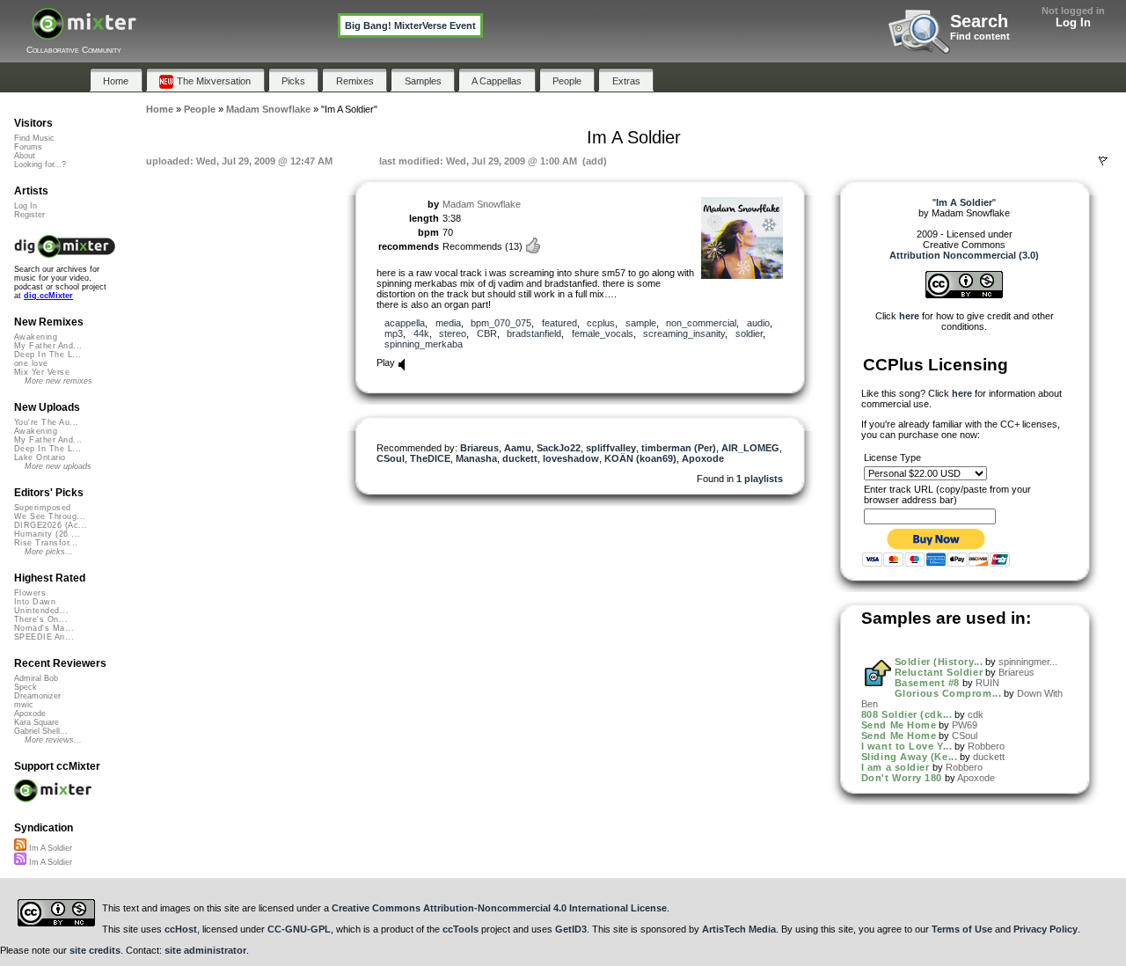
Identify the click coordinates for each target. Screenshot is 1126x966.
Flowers (30, 593)
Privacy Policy (1045, 929)
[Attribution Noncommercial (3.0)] (964, 294)
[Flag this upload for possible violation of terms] (1103, 161)
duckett (519, 458)
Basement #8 (927, 682)
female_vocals (602, 333)
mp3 (393, 333)
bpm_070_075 (501, 323)
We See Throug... (49, 516)
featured (559, 323)
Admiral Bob (36, 678)
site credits (95, 950)
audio (758, 323)
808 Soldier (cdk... (906, 714)
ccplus (601, 323)
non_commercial (701, 323)
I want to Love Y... (906, 746)
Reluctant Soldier (939, 672)
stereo (452, 333)
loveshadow (571, 458)
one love (31, 363)
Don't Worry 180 (901, 777)
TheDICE (430, 458)
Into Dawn (34, 601)
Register (29, 214)
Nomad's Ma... (44, 628)
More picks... (49, 551)
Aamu (517, 448)
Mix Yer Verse (41, 372)
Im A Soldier (49, 848)
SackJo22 (559, 448)
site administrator (205, 950)
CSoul (391, 458)
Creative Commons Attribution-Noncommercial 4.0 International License (499, 908)
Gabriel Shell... (41, 731)
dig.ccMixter (48, 295)
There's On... (41, 619)
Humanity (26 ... (47, 534)
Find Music (34, 138)
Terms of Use (962, 929)
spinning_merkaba (423, 344)
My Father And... (48, 345)
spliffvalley (611, 448)
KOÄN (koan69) (640, 458)
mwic (23, 704)
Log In (1073, 22)
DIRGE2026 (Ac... (50, 525)
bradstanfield (534, 333)
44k (421, 333)
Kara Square (36, 722)
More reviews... (53, 739)
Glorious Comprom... (948, 693)
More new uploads (58, 466)
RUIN (987, 682)
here (909, 316)
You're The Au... (46, 422)
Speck (25, 687)
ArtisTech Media (739, 929)
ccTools (460, 929)
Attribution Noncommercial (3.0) (964, 255)
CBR (487, 333)
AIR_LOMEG (750, 448)
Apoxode (703, 458)
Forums (28, 147)
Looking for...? (40, 164)
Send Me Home (899, 725)
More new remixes (58, 381)
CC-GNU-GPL (299, 929)
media (448, 323)
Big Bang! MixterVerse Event (410, 25)
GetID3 (571, 929)
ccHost (181, 929)
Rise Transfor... (45, 542)
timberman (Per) (678, 448)
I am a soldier (895, 767)
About (24, 155)
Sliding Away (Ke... (909, 756)
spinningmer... (1027, 661)
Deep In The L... (47, 354)
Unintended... (41, 610)
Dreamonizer (37, 696)
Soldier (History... (939, 661)
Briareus (479, 448)
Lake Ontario (40, 457)
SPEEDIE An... (44, 637)
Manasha (476, 458)
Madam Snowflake (481, 204)
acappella (404, 323)
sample (640, 323)
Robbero (986, 746)
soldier (749, 333)
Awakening (35, 337)
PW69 (964, 725)
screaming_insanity (684, 333)
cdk (975, 714)
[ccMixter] (84, 33)
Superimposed (42, 507)
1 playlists (759, 478)
